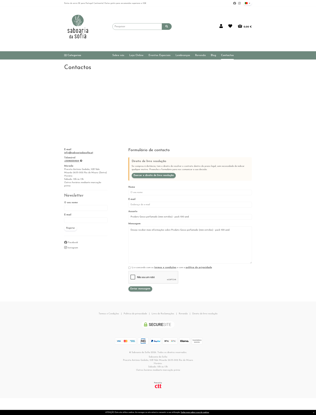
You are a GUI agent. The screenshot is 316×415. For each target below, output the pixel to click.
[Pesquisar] (167, 26)
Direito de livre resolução (205, 313)
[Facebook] (234, 3)
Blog (213, 55)
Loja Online (136, 55)
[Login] (221, 27)
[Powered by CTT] (158, 386)
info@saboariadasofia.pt (78, 153)
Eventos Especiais (159, 55)
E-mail (67, 215)
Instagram (72, 248)
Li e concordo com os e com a (172, 267)
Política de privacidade (135, 313)
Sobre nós (118, 55)
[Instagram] (239, 3)
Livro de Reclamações (163, 313)
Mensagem (134, 223)
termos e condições (165, 267)
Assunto (132, 211)
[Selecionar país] (247, 3)
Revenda (200, 55)
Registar (70, 228)
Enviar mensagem (140, 289)
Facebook (72, 242)
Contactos (227, 55)
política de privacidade (199, 267)
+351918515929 (71, 161)
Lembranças (182, 55)
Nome (131, 187)
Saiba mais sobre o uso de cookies (195, 412)
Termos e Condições (109, 313)
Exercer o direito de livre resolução (154, 175)
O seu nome (71, 202)
